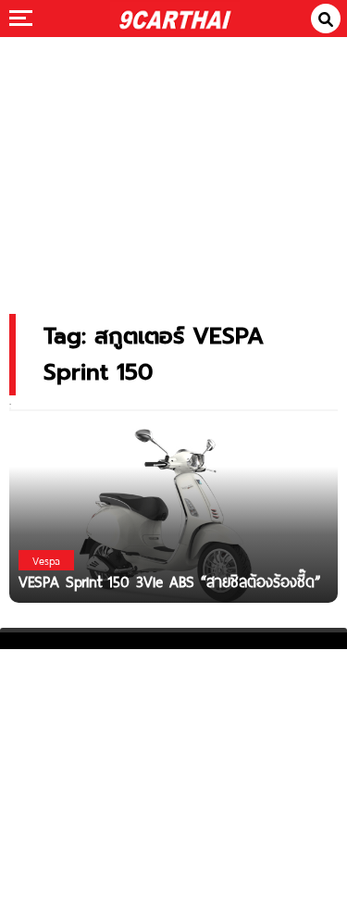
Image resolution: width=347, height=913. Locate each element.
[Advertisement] (174, 162)
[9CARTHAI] (174, 18)
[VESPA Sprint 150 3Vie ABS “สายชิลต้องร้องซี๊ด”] (173, 512)
